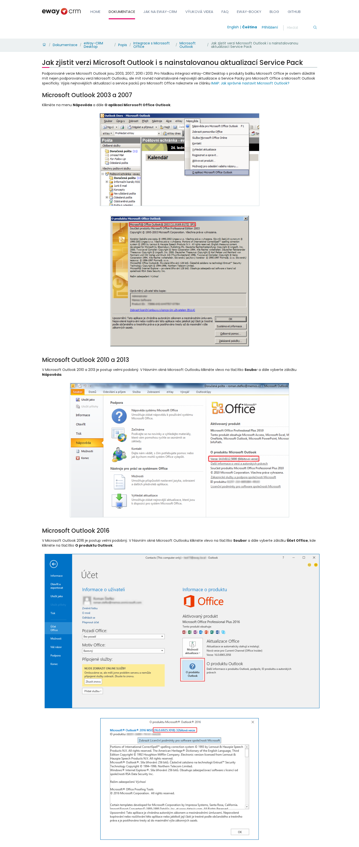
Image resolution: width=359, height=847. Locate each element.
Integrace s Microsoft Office (151, 44)
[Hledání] (315, 28)
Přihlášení (270, 27)
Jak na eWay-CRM (160, 11)
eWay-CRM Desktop (93, 44)
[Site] (61, 11)
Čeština (249, 27)
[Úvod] (44, 44)
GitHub (294, 11)
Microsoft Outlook (188, 44)
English (233, 27)
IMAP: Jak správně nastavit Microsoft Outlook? (250, 83)
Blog (274, 11)
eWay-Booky (249, 11)
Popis (122, 45)
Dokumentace (122, 11)
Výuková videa (199, 11)
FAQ (225, 11)
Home (95, 11)
